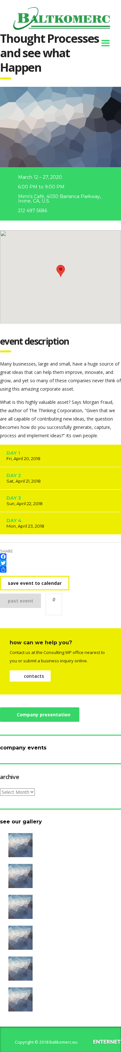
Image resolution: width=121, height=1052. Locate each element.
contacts (34, 676)
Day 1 (23, 455)
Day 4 (25, 523)
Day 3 (24, 500)
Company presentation (43, 715)
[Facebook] (60, 556)
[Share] (60, 569)
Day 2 (23, 478)
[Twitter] (60, 563)
